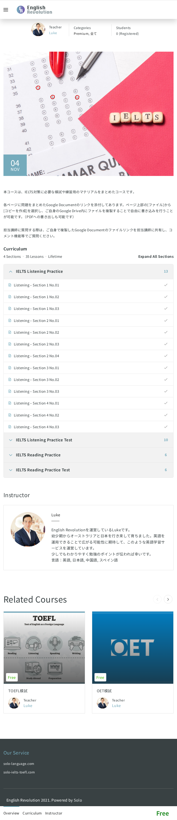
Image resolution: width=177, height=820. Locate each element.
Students (123, 27)
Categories (82, 27)
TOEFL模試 (17, 690)
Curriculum (32, 813)
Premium (81, 33)
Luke (53, 32)
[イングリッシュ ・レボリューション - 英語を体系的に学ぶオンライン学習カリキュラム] (37, 9)
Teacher (55, 27)
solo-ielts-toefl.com (19, 772)
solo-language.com (18, 763)
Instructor (53, 813)
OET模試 (104, 690)
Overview (11, 813)
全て (93, 33)
